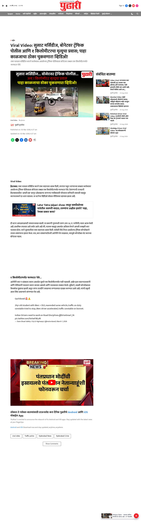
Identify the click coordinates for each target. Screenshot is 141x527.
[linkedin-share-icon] (26, 141)
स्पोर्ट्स (86, 13)
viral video (16, 436)
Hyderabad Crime (62, 436)
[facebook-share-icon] (21, 141)
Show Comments (52, 443)
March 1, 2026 (62, 321)
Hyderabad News (45, 436)
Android (72, 412)
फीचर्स (77, 13)
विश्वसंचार (69, 13)
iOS (86, 412)
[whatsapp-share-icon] (12, 141)
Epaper (10, 13)
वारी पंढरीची (27, 13)
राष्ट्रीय (35, 13)
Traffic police (29, 436)
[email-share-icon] (30, 141)
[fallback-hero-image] (102, 83)
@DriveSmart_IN (66, 315)
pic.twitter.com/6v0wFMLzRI (28, 318)
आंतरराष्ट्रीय (43, 13)
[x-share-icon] (17, 141)
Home (18, 13)
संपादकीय (52, 13)
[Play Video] (52, 382)
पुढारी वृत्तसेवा (19, 125)
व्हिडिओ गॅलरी (95, 13)
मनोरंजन (61, 13)
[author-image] (12, 125)
